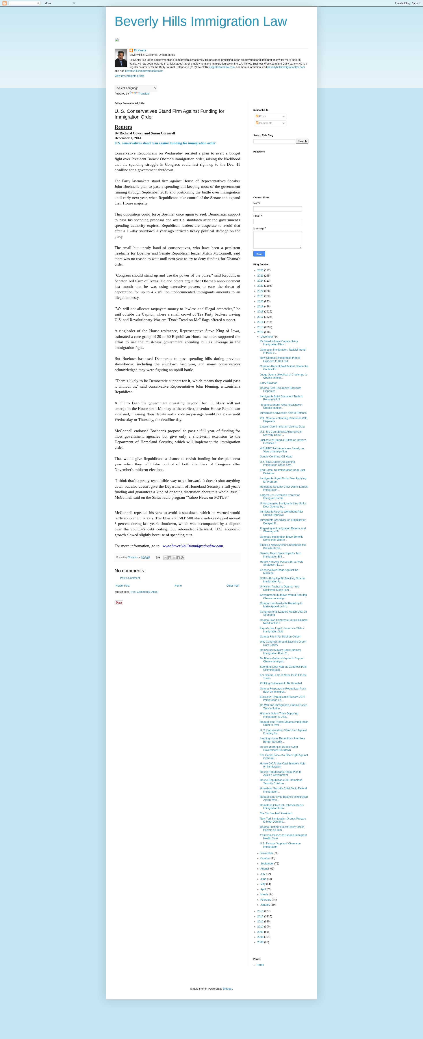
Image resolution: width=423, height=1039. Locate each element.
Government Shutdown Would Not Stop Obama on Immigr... (283, 596)
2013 (260, 911)
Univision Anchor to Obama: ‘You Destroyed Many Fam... (279, 588)
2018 (260, 311)
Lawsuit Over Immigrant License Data (282, 426)
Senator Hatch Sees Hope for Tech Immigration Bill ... (280, 555)
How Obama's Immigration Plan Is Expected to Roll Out (280, 359)
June (263, 879)
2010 (260, 926)
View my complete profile (130, 76)
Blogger (227, 988)
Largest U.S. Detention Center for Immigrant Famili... (280, 497)
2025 (260, 275)
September (267, 863)
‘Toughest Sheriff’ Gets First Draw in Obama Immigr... (281, 406)
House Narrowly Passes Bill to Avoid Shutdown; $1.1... (281, 563)
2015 (260, 327)
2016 (260, 321)
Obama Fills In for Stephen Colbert (280, 636)
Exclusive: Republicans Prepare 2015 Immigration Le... (282, 698)
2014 (260, 332)
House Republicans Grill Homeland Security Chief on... (281, 782)
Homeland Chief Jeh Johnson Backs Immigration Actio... (282, 807)
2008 (260, 937)
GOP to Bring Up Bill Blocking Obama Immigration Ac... (282, 580)
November (267, 853)
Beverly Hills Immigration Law (201, 21)
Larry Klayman (268, 383)
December (267, 336)
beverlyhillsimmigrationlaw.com (286, 67)
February (266, 899)
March (264, 894)
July (263, 873)
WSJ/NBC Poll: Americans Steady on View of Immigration (282, 450)
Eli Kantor (140, 50)
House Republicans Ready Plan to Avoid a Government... (280, 773)
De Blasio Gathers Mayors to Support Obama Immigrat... (282, 660)
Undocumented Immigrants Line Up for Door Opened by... (283, 505)
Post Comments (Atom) (144, 591)
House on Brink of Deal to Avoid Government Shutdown (279, 748)
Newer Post (123, 585)
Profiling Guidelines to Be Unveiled (281, 683)
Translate (144, 93)
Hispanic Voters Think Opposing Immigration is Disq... (279, 715)
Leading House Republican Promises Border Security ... (282, 740)
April (263, 889)
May (263, 884)
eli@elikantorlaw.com (222, 67)
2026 (260, 270)
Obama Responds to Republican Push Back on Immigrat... (283, 690)
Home (178, 585)
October (265, 858)
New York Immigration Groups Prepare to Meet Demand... (283, 820)
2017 (260, 316)
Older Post (232, 585)
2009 (260, 931)
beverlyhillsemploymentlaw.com (144, 70)
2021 (260, 296)
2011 (260, 921)
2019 (260, 306)
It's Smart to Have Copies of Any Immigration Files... (279, 343)
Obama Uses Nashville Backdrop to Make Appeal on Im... (281, 605)
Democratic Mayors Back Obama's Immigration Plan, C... (280, 652)
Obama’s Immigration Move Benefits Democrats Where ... (281, 538)
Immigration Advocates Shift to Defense (283, 412)
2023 (260, 285)
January (265, 904)
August (264, 868)
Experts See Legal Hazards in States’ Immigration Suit (282, 630)
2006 (260, 942)
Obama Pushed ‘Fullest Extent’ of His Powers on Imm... (282, 828)
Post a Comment (130, 578)
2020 (260, 301)
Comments (265, 123)
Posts (262, 116)
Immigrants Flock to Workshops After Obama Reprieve (281, 513)
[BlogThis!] (169, 558)
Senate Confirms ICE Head (276, 456)
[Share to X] (174, 558)
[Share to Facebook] (178, 558)
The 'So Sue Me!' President (276, 813)
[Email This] (165, 558)
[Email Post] (158, 557)
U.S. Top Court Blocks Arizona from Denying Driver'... (281, 433)
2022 (260, 291)
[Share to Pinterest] (182, 558)
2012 (260, 916)
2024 (260, 280)
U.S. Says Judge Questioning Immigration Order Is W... (277, 463)
